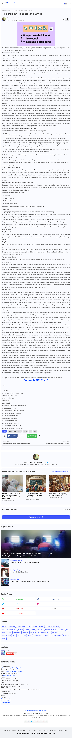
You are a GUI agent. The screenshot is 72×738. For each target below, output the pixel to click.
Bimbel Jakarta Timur (15, 431)
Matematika (17, 632)
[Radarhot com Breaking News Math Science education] (5, 582)
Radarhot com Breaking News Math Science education (29, 581)
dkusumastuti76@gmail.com (13, 671)
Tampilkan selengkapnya (60, 471)
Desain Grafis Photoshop (19, 572)
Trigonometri (37, 635)
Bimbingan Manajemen (9, 629)
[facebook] (28, 721)
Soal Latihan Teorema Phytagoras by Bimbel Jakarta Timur (34, 495)
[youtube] (43, 721)
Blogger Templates (27, 735)
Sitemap (7, 730)
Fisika (25, 431)
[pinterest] (37, 721)
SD (14, 635)
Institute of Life (50, 733)
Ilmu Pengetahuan (50, 629)
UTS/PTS (66, 635)
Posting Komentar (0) (36, 517)
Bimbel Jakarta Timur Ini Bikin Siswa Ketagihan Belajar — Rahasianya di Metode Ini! (11, 496)
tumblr (53, 608)
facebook (55, 599)
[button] (65, 3)
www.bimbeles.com (9, 675)
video (4, 638)
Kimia (9, 632)
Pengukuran (56, 632)
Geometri (40, 629)
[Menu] (2, 3)
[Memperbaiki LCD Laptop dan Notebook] (5, 563)
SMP (9, 10)
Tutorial (46, 635)
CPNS (27, 629)
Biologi (20, 629)
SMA (18, 635)
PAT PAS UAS (34, 632)
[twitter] (31, 721)
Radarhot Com (29, 733)
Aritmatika (12, 626)
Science (53, 730)
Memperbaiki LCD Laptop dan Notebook (24, 562)
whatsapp (19, 599)
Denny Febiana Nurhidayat (35, 462)
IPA (30, 431)
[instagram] (34, 721)
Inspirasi (61, 629)
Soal (29, 635)
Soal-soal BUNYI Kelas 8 (36, 380)
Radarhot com (6, 635)
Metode (25, 632)
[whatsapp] (25, 721)
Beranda (4, 10)
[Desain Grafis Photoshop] (5, 572)
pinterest (19, 608)
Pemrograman (45, 632)
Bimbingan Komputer (52, 626)
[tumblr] (40, 721)
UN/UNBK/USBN (56, 635)
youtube (20, 613)
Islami (3, 632)
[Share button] (39, 436)
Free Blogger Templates (50, 735)
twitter (19, 604)
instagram (55, 604)
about (14, 730)
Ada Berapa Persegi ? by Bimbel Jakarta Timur (58, 494)
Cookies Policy (63, 730)
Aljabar (4, 626)
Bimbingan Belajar (38, 626)
